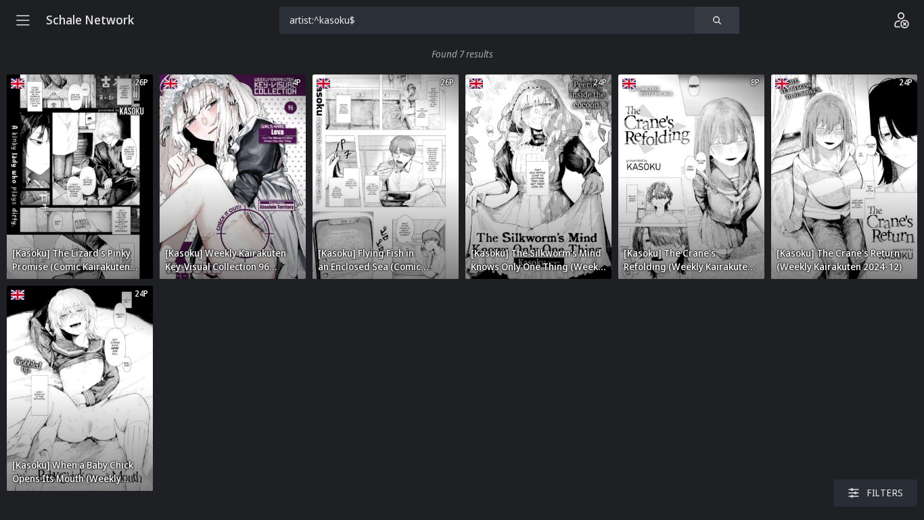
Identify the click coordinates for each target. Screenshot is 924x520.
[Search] (717, 20)
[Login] (901, 20)
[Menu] (23, 20)
